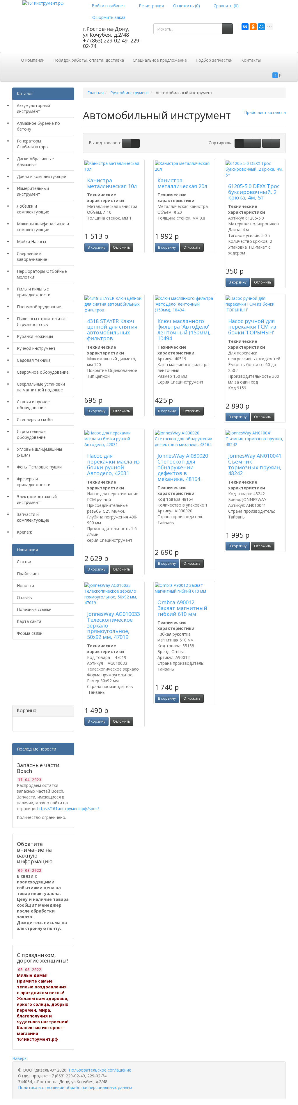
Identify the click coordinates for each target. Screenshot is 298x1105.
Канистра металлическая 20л (182, 183)
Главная (95, 92)
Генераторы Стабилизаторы (32, 143)
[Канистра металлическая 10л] (113, 166)
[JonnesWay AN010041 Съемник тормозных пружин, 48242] (255, 439)
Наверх (19, 1058)
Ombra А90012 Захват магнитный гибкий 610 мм (182, 608)
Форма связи (29, 633)
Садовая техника (34, 360)
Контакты (251, 60)
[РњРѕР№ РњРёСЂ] (261, 26)
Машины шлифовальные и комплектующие (43, 226)
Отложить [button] (121, 247)
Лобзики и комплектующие (33, 209)
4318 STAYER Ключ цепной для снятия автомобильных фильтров (112, 330)
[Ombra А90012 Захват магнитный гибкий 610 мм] (184, 588)
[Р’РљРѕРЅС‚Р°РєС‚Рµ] (245, 26)
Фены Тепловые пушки (39, 467)
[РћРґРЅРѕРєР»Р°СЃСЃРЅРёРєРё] (253, 26)
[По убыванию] (275, 143)
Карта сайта (29, 621)
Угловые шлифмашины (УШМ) (39, 452)
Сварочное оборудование (43, 372)
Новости (25, 585)
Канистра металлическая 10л (112, 183)
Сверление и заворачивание (32, 256)
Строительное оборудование (31, 434)
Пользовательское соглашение (100, 1070)
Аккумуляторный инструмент (33, 108)
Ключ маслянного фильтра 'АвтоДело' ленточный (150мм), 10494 (183, 330)
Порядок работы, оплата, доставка (88, 60)
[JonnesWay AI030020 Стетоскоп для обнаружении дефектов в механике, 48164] (184, 439)
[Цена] (256, 143)
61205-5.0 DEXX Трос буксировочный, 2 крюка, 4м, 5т (254, 192)
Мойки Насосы (31, 241)
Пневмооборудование (39, 306)
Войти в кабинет (108, 5)
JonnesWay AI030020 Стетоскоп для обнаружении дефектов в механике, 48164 (182, 467)
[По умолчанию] (239, 143)
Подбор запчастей (214, 60)
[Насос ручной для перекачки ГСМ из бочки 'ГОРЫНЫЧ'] (255, 304)
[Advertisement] (41, 674)
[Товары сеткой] (135, 143)
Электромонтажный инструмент (37, 499)
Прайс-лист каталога (265, 112)
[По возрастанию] (266, 143)
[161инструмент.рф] (43, 3)
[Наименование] (247, 143)
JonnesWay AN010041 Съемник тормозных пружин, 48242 (254, 464)
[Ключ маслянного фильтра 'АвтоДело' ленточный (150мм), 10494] (184, 304)
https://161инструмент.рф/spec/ (68, 808)
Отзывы (25, 597)
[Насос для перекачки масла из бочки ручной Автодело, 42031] (113, 439)
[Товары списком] (126, 143)
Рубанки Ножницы (35, 336)
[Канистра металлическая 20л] (184, 166)
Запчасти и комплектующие (33, 517)
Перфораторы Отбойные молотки (42, 274)
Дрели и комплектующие (41, 176)
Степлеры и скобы (35, 419)
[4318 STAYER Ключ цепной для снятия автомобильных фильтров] (113, 304)
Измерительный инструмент (33, 191)
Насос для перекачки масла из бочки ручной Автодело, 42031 (113, 464)
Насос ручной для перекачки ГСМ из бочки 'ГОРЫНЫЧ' (252, 327)
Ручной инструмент (36, 348)
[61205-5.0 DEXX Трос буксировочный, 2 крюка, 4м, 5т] (255, 169)
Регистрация (151, 5)
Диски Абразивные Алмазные (35, 161)
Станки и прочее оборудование (33, 404)
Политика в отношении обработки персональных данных (75, 1087)
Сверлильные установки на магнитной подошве (41, 387)
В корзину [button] (96, 247)
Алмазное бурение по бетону (38, 126)
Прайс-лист (28, 573)
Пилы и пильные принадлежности (33, 291)
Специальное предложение (160, 60)
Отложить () (186, 5)
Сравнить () (225, 5)
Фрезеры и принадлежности (33, 481)
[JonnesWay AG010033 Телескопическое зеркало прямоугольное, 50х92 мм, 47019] (113, 594)
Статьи (24, 561)
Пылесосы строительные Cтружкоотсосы (42, 321)
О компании (33, 60)
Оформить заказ (108, 17)
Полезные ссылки (34, 609)
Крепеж (24, 532)
